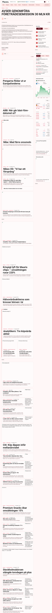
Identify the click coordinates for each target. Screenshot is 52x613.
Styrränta (7, 579)
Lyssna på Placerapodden (40, 153)
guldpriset (8, 597)
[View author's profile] (8, 19)
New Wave (8, 606)
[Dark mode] (44, 1)
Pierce (7, 517)
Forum (15, 4)
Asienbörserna (8, 542)
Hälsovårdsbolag (9, 297)
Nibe (7, 166)
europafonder (11, 78)
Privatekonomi (24, 4)
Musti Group (25, 349)
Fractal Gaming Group (11, 349)
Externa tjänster (31, 4)
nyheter (4, 78)
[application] (43, 91)
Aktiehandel (8, 442)
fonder (7, 78)
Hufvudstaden (8, 240)
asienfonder (11, 210)
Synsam (7, 471)
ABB (8, 108)
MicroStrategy (8, 462)
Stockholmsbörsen (9, 399)
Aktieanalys (5, 108)
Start (3, 4)
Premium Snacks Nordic (10, 505)
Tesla (7, 454)
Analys (12, 4)
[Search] (49, 2)
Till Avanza (38, 4)
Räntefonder (11, 588)
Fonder (19, 4)
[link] (18, 74)
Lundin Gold (8, 417)
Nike (7, 390)
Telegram (7, 4)
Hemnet (7, 408)
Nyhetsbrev (47, 4)
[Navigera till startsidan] (5, 2)
